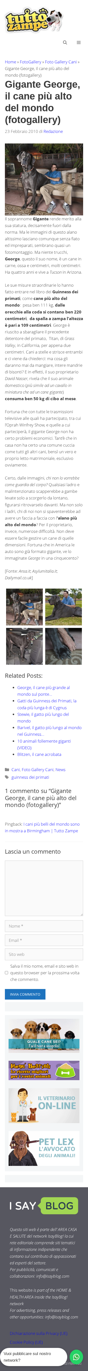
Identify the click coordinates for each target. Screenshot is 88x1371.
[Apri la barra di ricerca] (65, 42)
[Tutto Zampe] (33, 20)
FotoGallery (30, 62)
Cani (15, 769)
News (60, 769)
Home (10, 62)
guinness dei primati (30, 777)
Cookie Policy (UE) (26, 1342)
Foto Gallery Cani (61, 62)
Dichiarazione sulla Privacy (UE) (38, 1333)
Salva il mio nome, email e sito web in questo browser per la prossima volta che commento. (44, 972)
